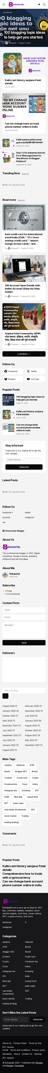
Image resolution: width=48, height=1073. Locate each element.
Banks (7, 771)
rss (3, 522)
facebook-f (7, 512)
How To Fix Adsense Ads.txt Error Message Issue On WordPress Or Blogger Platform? (30, 157)
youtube (6, 517)
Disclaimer (7, 1054)
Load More (22, 354)
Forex (24, 784)
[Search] (44, 4)
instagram (29, 517)
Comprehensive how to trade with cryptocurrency (22, 875)
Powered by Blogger (14, 531)
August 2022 (32, 735)
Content (8, 778)
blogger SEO (21, 771)
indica (35, 784)
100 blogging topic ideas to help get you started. (30, 398)
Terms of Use (35, 1043)
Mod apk (18, 797)
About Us (6, 1043)
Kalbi (6, 797)
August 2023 (32, 725)
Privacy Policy (20, 1043)
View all (25, 174)
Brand (34, 771)
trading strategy (11, 822)
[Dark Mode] (39, 4)
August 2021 (9, 750)
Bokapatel (14, 574)
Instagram (7, 927)
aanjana (8, 765)
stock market (10, 816)
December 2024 (11, 725)
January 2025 (33, 720)
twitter (28, 512)
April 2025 (8, 720)
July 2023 (8, 730)
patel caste (18, 803)
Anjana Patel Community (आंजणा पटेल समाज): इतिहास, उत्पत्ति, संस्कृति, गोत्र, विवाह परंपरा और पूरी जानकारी (22, 336)
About (17, 1054)
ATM (32, 765)
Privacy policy (38, 1050)
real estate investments (15, 809)
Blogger (39, 1063)
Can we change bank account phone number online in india (22, 125)
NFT (6, 803)
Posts (9, 591)
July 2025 (31, 716)
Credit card (22, 778)
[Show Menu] (4, 4)
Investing (26, 790)
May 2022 (31, 740)
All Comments (13, 594)
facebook (6, 922)
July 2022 (8, 740)
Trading (25, 816)
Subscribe (24, 467)
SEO (33, 809)
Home (5, 1050)
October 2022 (33, 730)
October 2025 (10, 716)
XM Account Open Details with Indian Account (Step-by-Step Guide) (22, 288)
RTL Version (8, 1047)
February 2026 (33, 706)
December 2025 (34, 711)
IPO (37, 790)
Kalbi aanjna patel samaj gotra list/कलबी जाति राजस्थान (29, 141)
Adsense (20, 765)
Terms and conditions (20, 1050)
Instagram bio (10, 790)
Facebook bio (10, 784)
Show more (13, 577)
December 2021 (34, 745)
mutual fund (32, 797)
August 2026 (9, 706)
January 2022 (10, 745)
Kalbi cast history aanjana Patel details (23, 82)
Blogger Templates (15, 1065)
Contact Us (27, 1054)
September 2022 (11, 735)
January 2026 (10, 711)
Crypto (35, 778)
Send (24, 642)
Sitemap (38, 1054)
